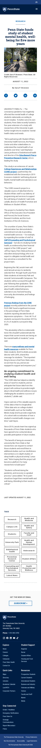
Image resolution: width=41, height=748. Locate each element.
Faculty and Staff (29, 534)
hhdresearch (29, 551)
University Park (12, 542)
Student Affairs (29, 559)
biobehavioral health (12, 550)
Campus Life (12, 527)
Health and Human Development (29, 542)
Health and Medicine (29, 519)
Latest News (12, 575)
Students (12, 534)
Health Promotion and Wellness (29, 568)
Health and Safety (29, 527)
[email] (35, 96)
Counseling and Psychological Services (12, 568)
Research (20, 21)
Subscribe (19, 603)
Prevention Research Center (12, 559)
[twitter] (16, 96)
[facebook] (6, 96)
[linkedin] (25, 96)
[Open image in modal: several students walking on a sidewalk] (20, 60)
